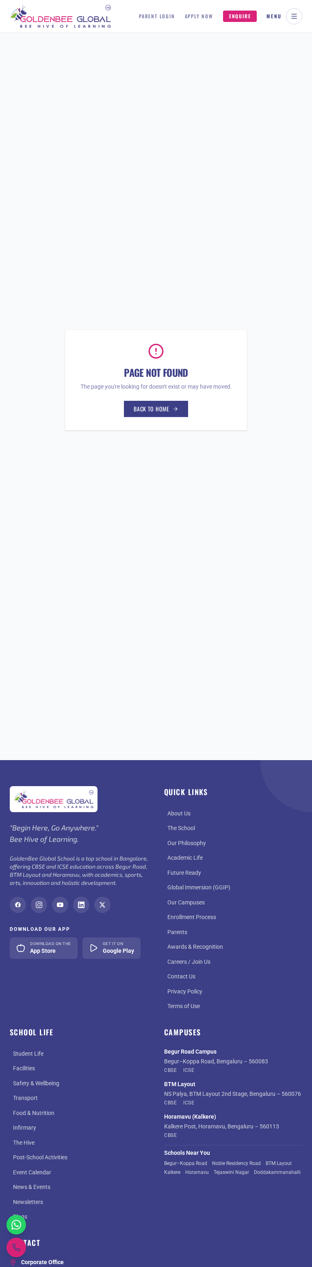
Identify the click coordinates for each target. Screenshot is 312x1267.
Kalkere (172, 1172)
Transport (25, 1098)
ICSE (188, 1070)
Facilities (24, 1068)
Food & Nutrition (33, 1113)
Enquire (240, 16)
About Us (179, 813)
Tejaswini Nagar (231, 1172)
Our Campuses (186, 902)
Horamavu (197, 1172)
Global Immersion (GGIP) (198, 887)
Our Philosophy (186, 843)
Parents (177, 932)
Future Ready (184, 872)
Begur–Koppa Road (185, 1163)
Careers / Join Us (188, 961)
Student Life (28, 1053)
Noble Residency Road (236, 1163)
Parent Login (157, 16)
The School (181, 828)
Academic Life (185, 857)
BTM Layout (279, 1163)
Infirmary (24, 1127)
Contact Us (181, 976)
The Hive (24, 1142)
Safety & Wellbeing (36, 1083)
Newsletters (28, 1202)
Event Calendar (32, 1172)
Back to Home (151, 408)
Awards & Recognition (195, 946)
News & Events (31, 1187)
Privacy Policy (184, 991)
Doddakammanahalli (277, 1172)
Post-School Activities (40, 1157)
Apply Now (199, 16)
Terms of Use (183, 1006)
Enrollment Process (191, 917)
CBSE (170, 1070)
